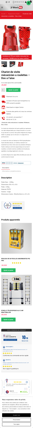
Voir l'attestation (10, 339)
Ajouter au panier (13, 90)
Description (5, 168)
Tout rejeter (17, 424)
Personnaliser (16, 419)
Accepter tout (16, 415)
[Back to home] (16, 7)
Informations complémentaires (11, 171)
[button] (2, 7)
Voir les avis (17, 208)
